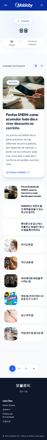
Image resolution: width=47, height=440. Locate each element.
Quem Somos (9, 405)
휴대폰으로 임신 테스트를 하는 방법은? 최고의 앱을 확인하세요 (32, 226)
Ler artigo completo (18, 172)
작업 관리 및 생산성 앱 (32, 332)
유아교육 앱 (27, 244)
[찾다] (41, 5)
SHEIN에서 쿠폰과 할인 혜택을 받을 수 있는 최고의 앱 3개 (32, 209)
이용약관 (6, 421)
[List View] (41, 66)
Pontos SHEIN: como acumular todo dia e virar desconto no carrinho (22, 121)
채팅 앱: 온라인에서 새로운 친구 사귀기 (32, 297)
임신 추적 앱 (27, 315)
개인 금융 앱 (27, 262)
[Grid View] (36, 66)
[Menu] (6, 5)
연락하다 (6, 409)
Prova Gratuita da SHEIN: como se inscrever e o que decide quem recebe (31, 191)
